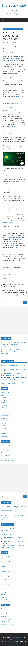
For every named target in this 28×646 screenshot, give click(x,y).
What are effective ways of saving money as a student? (13, 285)
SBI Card (16, 147)
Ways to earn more (6, 346)
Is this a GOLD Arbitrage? (7, 356)
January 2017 (4, 410)
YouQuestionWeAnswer (17, 28)
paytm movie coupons (15, 237)
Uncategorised (5, 458)
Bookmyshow (11, 49)
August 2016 (4, 423)
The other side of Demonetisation (10, 349)
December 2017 (5, 392)
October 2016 (4, 418)
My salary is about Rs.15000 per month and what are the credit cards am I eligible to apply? (13, 292)
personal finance (5, 450)
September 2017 (5, 397)
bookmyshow (11, 54)
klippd (11, 241)
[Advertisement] (14, 321)
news (2, 447)
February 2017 (5, 408)
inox (14, 176)
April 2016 (4, 433)
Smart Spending (6, 28)
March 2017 (4, 405)
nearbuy (17, 168)
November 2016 (5, 415)
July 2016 (3, 426)
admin (15, 42)
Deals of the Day (5, 445)
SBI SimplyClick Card (10, 133)
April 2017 (4, 403)
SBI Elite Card (8, 107)
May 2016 (3, 431)
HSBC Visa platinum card (11, 209)
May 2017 (3, 400)
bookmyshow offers (14, 60)
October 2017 (4, 395)
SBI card (7, 110)
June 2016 (3, 428)
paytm (23, 235)
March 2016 (4, 436)
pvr (10, 176)
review (13, 126)
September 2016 (5, 420)
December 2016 (5, 413)
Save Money (4, 453)
